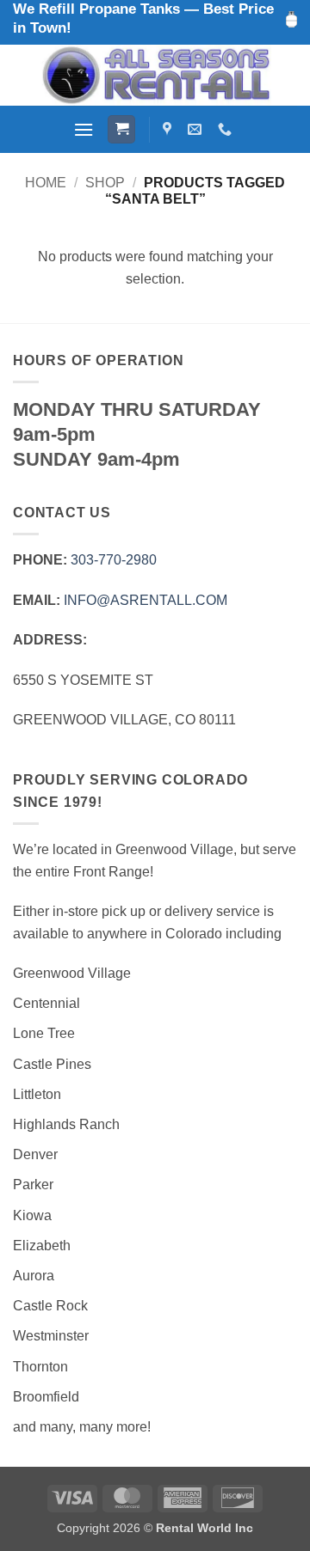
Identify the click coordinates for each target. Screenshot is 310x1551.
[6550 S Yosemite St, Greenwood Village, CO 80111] (169, 129)
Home (45, 182)
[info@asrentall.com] (197, 129)
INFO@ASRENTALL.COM (145, 600)
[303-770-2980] (227, 129)
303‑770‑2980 (114, 560)
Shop (105, 182)
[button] (83, 129)
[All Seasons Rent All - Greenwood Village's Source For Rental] (155, 75)
